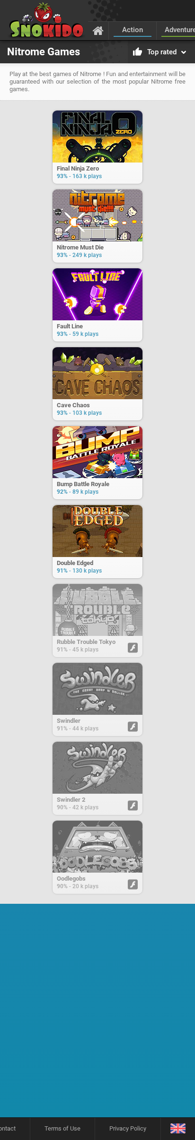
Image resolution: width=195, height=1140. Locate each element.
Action (132, 30)
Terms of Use (62, 1128)
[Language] (177, 1129)
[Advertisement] (97, 1014)
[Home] (98, 30)
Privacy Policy (127, 1128)
